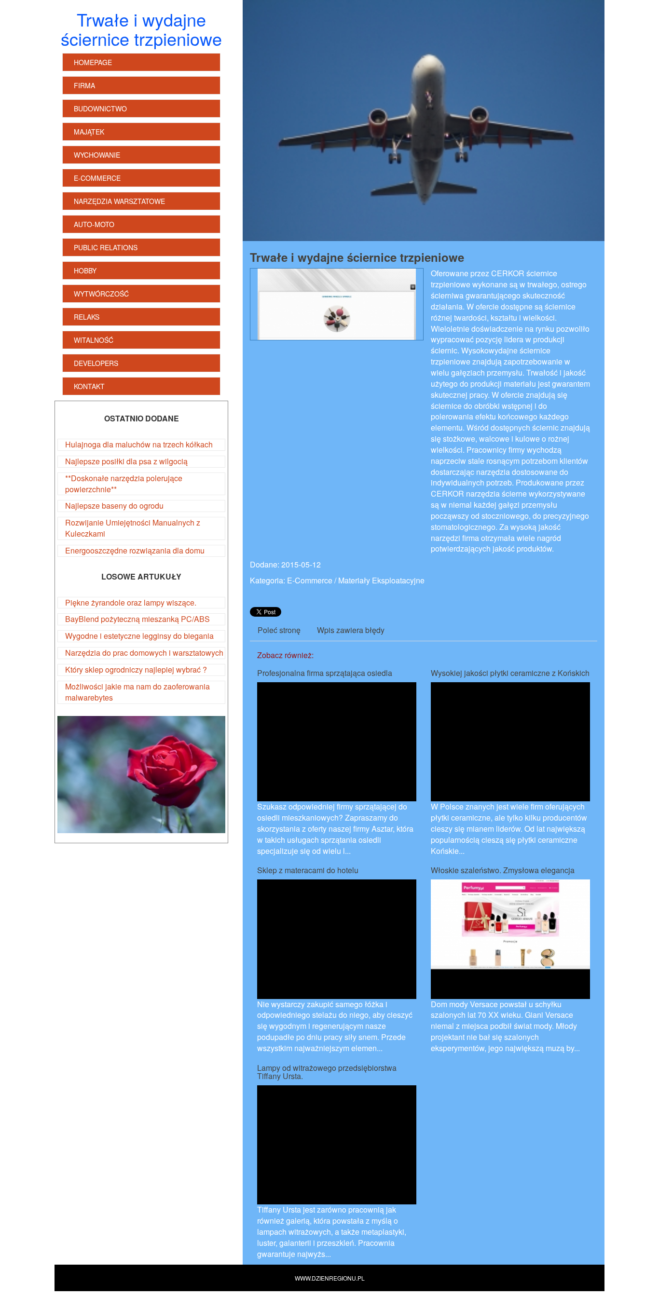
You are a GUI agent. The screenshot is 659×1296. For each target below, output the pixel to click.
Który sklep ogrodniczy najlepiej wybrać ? (136, 669)
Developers (96, 363)
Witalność (93, 340)
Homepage (93, 62)
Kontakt (89, 386)
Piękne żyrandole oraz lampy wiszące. (130, 602)
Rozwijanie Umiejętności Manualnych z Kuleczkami (132, 528)
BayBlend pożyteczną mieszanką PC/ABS (137, 618)
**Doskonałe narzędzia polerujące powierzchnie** (123, 483)
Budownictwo (100, 108)
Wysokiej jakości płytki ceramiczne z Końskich (510, 672)
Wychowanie (97, 155)
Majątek (89, 131)
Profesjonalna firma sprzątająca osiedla (324, 672)
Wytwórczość (101, 293)
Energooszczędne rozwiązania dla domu (135, 550)
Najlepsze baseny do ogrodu (114, 505)
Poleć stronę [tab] (279, 629)
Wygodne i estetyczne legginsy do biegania (139, 635)
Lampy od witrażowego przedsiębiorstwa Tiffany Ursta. (327, 1072)
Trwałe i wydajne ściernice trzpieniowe (357, 257)
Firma (84, 85)
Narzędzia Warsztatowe (119, 201)
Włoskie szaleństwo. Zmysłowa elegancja (503, 870)
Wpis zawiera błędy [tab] (350, 629)
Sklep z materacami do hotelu (307, 870)
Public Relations (105, 247)
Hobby (85, 270)
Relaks (86, 317)
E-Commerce (97, 178)
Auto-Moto (94, 224)
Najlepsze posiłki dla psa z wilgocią (126, 461)
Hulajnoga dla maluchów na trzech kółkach (139, 444)
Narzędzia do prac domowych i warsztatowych (144, 652)
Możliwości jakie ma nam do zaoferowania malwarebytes (137, 692)
